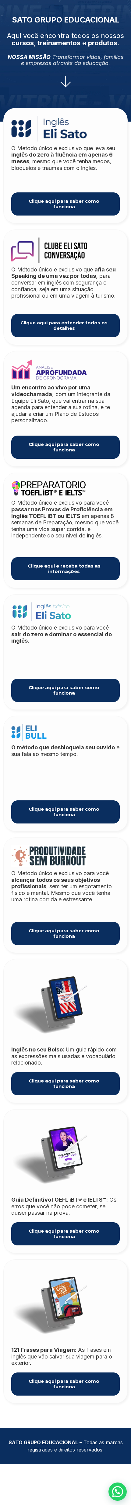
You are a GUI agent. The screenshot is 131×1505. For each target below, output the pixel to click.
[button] (117, 1492)
